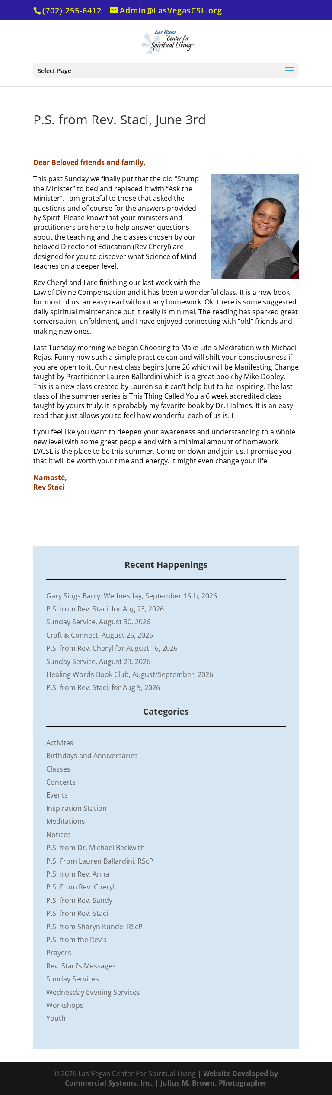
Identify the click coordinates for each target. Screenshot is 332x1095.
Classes (58, 769)
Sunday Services (72, 979)
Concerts (61, 782)
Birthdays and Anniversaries (92, 755)
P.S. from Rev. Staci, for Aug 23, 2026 (105, 609)
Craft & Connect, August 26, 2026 (99, 635)
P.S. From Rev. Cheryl (80, 887)
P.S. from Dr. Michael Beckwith (95, 847)
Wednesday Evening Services (93, 992)
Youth (56, 1018)
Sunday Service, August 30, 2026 (98, 622)
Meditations (65, 821)
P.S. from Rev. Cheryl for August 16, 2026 (112, 648)
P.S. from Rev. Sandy (79, 900)
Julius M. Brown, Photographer (213, 1083)
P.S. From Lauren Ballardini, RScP (99, 861)
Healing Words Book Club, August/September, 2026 (129, 674)
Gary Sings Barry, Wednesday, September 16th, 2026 (131, 596)
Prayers (58, 952)
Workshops (64, 1005)
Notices (58, 834)
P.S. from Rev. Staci (77, 913)
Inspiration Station (76, 808)
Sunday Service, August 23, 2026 (98, 661)
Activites (59, 742)
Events (57, 795)
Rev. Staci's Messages (81, 966)
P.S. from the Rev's (76, 939)
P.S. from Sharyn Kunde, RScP (94, 926)
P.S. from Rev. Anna (77, 874)
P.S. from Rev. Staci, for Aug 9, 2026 (103, 687)
